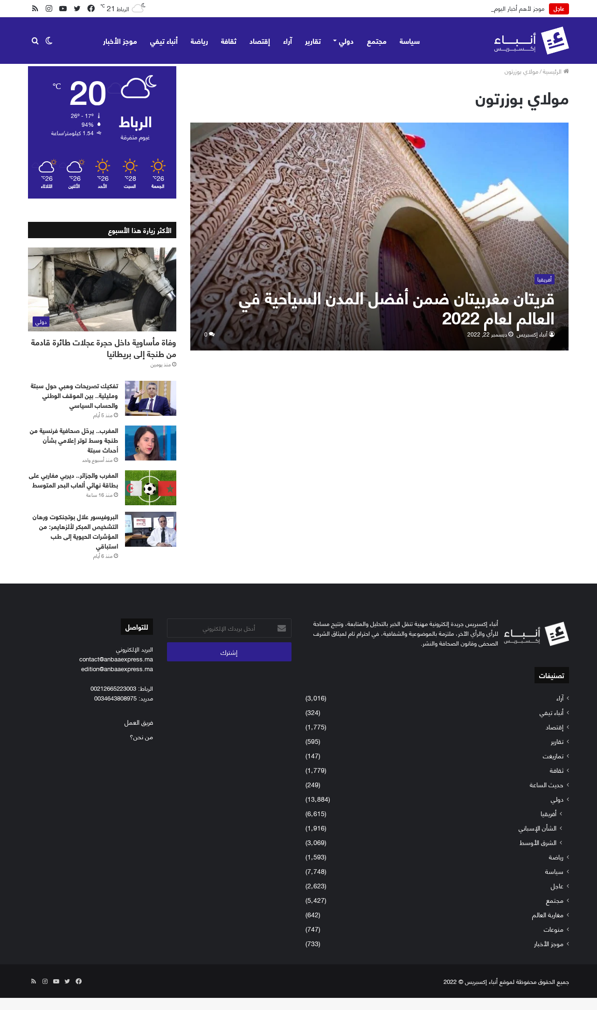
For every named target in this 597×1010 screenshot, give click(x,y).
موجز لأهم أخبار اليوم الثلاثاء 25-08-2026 (494, 8)
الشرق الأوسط (538, 842)
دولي (346, 40)
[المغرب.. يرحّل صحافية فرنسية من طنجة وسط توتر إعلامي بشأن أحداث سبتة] (150, 443)
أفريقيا (548, 813)
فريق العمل (139, 722)
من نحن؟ (141, 736)
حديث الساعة (546, 784)
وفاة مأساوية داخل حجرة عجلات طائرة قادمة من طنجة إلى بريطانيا (103, 347)
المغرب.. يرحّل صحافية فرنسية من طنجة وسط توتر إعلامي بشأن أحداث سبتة (74, 439)
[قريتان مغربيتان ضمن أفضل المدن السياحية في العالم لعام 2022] (379, 236)
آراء (287, 40)
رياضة (199, 40)
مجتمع (377, 40)
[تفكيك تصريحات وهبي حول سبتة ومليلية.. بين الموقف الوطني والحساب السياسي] (150, 398)
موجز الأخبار (120, 40)
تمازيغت (553, 755)
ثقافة (228, 40)
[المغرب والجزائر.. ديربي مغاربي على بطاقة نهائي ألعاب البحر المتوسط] (150, 487)
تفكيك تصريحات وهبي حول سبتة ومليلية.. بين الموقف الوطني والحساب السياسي (74, 395)
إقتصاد (260, 40)
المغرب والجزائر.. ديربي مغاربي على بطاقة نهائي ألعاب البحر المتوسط (73, 479)
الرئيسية (553, 70)
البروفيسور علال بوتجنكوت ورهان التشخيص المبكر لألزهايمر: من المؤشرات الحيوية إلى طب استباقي (75, 530)
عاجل (557, 885)
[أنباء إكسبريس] (531, 41)
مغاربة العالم (547, 914)
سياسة (410, 40)
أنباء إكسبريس (532, 334)
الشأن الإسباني (537, 827)
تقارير (313, 40)
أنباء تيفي (164, 40)
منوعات (553, 929)
